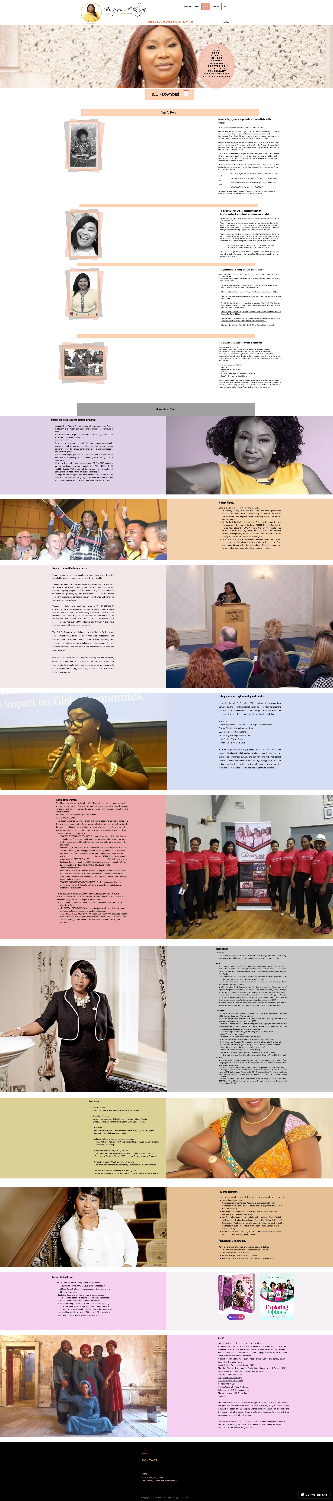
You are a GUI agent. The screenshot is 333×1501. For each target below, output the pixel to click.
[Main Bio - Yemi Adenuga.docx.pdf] (186, 93)
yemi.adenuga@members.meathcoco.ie (159, 1480)
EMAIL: (145, 1474)
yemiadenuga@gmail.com (153, 1477)
